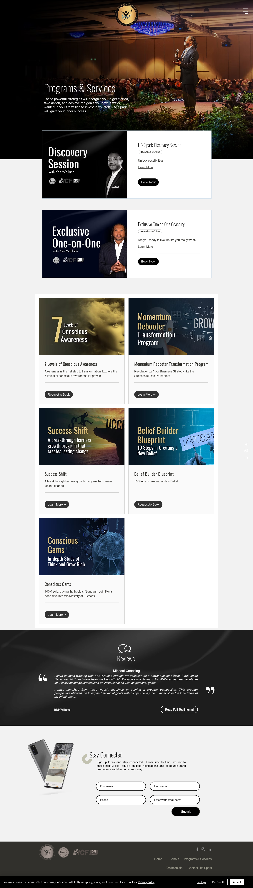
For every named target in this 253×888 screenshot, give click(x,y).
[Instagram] (246, 451)
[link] (169, 145)
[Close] (248, 882)
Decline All (218, 882)
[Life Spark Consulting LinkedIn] (209, 849)
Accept (237, 882)
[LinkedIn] (246, 457)
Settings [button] (201, 882)
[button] (245, 11)
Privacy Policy (146, 882)
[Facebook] (246, 444)
